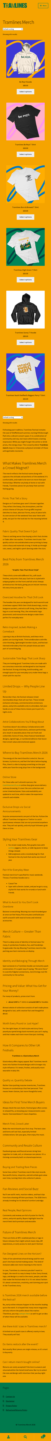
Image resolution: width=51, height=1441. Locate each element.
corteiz (11, 848)
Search (25, 1437)
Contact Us (10, 1396)
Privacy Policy (11, 1405)
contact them (24, 1313)
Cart (39, 1435)
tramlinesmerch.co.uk (12, 785)
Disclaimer (10, 1401)
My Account (8, 1437)
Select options (25, 91)
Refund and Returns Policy (16, 1410)
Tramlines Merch (24, 1424)
